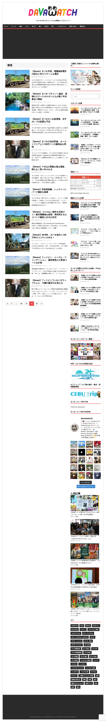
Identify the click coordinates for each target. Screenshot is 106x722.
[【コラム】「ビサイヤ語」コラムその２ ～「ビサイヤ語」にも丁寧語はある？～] (74, 233)
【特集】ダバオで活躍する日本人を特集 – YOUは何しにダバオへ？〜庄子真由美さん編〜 (90, 289)
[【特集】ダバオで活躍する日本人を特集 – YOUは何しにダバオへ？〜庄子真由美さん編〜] (74, 292)
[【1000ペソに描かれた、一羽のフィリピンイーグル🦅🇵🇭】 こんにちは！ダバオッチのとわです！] (89, 467)
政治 (95, 679)
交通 (97, 676)
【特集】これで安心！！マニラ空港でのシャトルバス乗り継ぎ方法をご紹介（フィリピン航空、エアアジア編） (90, 147)
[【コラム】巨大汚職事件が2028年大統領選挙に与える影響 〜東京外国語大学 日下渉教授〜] (74, 219)
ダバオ (92, 637)
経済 (73, 687)
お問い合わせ (73, 26)
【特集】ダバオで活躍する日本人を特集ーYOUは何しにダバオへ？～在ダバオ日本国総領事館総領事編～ (90, 302)
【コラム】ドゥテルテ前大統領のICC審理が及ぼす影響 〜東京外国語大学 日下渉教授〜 (90, 204)
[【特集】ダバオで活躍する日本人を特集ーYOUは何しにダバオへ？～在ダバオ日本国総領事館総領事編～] (74, 304)
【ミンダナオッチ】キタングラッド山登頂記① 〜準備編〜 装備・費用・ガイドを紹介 (90, 134)
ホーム (6, 26)
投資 (90, 679)
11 (26, 304)
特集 (20, 26)
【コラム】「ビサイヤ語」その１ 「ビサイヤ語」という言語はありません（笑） (90, 243)
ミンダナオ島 (84, 672)
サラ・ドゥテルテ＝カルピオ (80, 637)
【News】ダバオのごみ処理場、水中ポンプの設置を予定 (49, 120)
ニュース (13, 26)
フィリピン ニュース (77, 668)
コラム (27, 26)
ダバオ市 (94, 649)
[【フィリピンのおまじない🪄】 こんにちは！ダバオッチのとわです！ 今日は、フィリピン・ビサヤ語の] (81, 452)
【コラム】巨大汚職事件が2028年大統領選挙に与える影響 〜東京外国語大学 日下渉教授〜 (90, 218)
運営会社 (82, 26)
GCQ (81, 626)
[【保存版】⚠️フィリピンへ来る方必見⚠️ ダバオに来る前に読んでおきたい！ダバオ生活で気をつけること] (89, 452)
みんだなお (75, 629)
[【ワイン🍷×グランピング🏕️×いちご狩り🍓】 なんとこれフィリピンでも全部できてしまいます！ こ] (89, 475)
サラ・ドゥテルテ (88, 633)
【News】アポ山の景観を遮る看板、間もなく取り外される (49, 168)
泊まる (46, 26)
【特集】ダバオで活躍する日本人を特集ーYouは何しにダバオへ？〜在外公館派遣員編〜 (90, 277)
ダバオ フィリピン (77, 645)
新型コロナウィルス (77, 683)
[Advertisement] (53, 44)
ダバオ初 (87, 645)
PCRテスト (96, 626)
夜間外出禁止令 (76, 679)
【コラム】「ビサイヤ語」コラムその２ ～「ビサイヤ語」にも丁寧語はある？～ (90, 231)
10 (21, 304)
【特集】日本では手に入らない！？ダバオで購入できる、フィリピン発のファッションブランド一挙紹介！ (84, 611)
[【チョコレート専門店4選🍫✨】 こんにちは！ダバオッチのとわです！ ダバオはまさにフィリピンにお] (73, 452)
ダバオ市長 (87, 652)
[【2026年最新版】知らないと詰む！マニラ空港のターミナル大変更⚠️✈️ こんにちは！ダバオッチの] (73, 444)
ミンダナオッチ (61, 26)
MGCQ (88, 626)
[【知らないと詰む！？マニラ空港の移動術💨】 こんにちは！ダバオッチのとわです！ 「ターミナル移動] (81, 460)
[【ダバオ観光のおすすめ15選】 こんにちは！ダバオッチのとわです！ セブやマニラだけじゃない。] (73, 467)
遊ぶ (40, 26)
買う (53, 26)
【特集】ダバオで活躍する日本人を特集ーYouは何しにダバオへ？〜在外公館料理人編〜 (90, 316)
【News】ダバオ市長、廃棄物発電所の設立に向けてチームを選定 (49, 72)
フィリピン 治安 (90, 668)
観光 (78, 687)
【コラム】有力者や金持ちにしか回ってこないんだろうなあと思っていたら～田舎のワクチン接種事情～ (90, 256)
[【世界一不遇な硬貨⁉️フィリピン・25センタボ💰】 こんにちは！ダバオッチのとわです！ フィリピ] (97, 467)
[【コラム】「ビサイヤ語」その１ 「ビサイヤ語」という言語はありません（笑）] (74, 245)
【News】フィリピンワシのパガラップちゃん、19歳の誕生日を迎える (49, 281)
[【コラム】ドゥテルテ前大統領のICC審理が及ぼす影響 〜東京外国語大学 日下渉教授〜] (74, 207)
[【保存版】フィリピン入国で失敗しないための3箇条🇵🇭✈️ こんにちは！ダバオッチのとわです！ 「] (97, 460)
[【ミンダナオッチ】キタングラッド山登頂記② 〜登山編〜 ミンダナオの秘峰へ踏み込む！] (74, 124)
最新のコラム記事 (77, 198)
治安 (96, 683)
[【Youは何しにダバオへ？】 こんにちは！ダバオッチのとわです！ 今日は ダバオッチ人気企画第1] (89, 460)
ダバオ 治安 (93, 656)
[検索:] (85, 96)
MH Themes (72, 717)
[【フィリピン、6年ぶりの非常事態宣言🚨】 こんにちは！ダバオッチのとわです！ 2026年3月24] (73, 475)
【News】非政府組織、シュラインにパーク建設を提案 (49, 190)
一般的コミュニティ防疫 (86, 676)
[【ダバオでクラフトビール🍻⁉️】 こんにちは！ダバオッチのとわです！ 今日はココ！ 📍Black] (97, 452)
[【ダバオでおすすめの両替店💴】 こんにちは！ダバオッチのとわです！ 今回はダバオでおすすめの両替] (89, 444)
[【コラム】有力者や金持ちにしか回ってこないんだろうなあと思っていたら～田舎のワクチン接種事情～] (74, 258)
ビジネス (74, 664)
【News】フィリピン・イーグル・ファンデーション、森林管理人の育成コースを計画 (49, 260)
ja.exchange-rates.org (81, 193)
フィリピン (82, 664)
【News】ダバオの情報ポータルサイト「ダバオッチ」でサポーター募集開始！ (90, 160)
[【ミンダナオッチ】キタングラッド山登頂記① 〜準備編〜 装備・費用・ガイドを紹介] (74, 137)
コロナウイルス (76, 633)
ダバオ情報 (75, 656)
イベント (83, 629)
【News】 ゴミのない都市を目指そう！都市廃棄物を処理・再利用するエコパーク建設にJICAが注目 (49, 214)
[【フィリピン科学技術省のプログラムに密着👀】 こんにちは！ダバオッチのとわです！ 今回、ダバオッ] (97, 444)
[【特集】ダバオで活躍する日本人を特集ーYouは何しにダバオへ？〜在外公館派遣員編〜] (74, 279)
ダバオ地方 (86, 649)
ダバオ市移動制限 (76, 652)
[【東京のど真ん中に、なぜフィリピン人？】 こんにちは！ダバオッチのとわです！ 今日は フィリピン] (81, 467)
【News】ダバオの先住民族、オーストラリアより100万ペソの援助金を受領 (49, 144)
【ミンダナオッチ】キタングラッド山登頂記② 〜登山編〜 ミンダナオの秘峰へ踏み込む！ (90, 122)
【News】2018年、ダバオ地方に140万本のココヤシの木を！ (49, 236)
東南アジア (89, 683)
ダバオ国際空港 (76, 649)
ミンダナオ (75, 672)
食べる (34, 26)
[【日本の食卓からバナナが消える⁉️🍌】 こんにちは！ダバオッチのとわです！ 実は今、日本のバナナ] (81, 475)
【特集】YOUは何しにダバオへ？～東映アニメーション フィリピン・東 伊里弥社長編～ (90, 328)
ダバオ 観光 (88, 641)
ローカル (93, 672)
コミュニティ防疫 (93, 629)
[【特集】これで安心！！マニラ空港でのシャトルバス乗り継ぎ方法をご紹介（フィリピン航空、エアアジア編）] (74, 149)
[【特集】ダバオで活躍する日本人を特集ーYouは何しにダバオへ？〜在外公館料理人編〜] (74, 318)
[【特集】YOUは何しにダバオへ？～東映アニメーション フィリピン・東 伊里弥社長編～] (74, 330)
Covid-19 (75, 626)
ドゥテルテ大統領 (86, 660)
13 (37, 304)
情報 (84, 679)
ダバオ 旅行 (84, 656)
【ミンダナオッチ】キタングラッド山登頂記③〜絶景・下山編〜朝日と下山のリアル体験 (90, 110)
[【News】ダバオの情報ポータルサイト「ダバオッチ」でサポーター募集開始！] (74, 163)
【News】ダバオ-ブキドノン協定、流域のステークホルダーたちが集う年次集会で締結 (49, 96)
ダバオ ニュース (76, 641)
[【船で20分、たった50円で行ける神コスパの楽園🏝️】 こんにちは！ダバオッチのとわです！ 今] (81, 444)
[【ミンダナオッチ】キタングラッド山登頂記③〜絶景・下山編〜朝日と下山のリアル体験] (74, 112)
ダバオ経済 (75, 660)
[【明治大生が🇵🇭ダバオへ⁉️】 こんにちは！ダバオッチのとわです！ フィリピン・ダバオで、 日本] (97, 475)
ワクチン (74, 676)
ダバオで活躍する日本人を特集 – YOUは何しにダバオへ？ (85, 269)
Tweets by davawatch (77, 407)
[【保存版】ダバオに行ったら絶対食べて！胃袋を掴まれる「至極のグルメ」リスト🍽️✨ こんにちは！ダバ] (73, 460)
